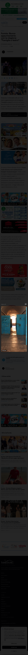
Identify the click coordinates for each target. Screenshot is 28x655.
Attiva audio (4, 350)
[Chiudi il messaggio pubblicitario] (26, 304)
